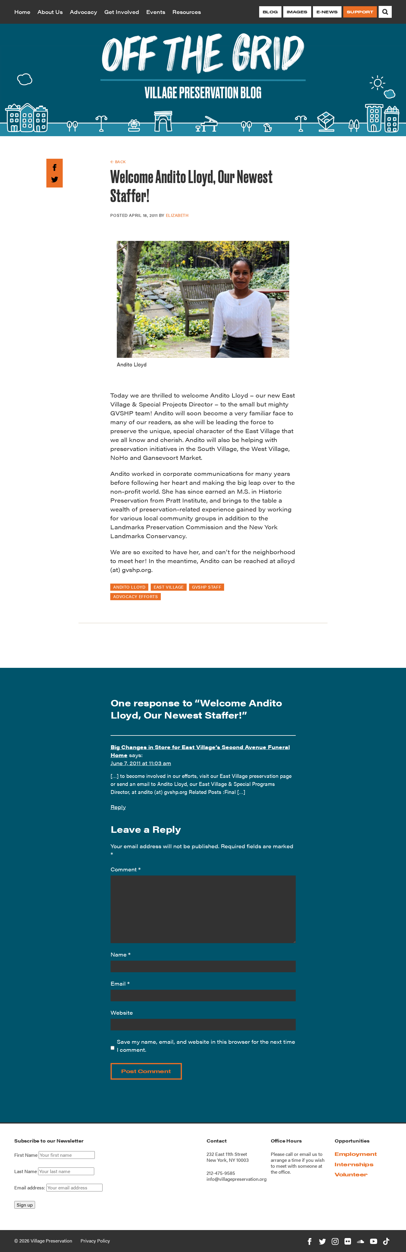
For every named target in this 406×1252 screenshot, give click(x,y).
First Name (25, 1155)
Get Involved (121, 11)
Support (360, 12)
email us (308, 1154)
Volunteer (351, 1174)
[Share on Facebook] (54, 166)
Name (120, 954)
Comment (126, 869)
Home (22, 11)
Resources (186, 11)
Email (120, 983)
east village (169, 587)
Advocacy (83, 11)
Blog (270, 12)
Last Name (25, 1171)
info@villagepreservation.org (237, 1178)
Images (297, 12)
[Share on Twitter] (54, 178)
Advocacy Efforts (135, 596)
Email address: (30, 1187)
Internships (354, 1164)
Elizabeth (177, 215)
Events (155, 11)
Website (122, 1012)
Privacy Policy (95, 1240)
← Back (117, 161)
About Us (50, 11)
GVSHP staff (206, 587)
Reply (118, 807)
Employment (356, 1154)
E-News (327, 12)
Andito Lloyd (129, 587)
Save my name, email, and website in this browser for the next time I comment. (206, 1045)
